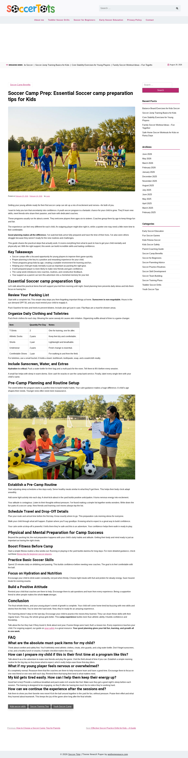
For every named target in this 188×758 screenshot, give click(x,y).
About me (39, 20)
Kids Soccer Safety (151, 244)
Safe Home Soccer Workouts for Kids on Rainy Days (160, 134)
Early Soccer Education (111, 20)
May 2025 (146, 199)
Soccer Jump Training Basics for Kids (159, 113)
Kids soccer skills (18, 706)
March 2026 (147, 163)
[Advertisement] (94, 43)
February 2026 (149, 167)
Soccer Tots (74, 754)
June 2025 (147, 194)
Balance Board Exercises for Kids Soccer (161, 108)
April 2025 (147, 203)
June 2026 (147, 154)
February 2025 (149, 212)
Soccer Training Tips (39, 706)
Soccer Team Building (152, 276)
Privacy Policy (134, 20)
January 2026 (148, 172)
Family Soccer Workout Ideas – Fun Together (158, 126)
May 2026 (146, 159)
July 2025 (146, 190)
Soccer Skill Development (154, 271)
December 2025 (149, 176)
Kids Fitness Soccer (151, 240)
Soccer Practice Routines (153, 267)
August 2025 (148, 185)
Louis (48, 196)
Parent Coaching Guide (153, 249)
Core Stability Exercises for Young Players (157, 118)
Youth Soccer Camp (62, 706)
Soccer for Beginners (84, 20)
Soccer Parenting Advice (153, 262)
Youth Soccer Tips (150, 289)
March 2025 (147, 208)
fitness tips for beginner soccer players (34, 554)
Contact (150, 20)
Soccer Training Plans (152, 280)
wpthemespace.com (118, 754)
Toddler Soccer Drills (59, 20)
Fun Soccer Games (151, 235)
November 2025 (149, 181)
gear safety (50, 628)
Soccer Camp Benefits (20, 85)
